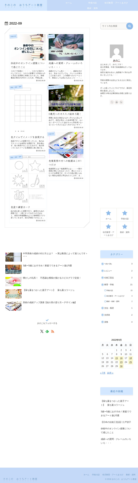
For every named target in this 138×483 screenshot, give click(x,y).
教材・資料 (130, 475)
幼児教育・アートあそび (112, 475)
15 (116, 358)
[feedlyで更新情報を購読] (47, 331)
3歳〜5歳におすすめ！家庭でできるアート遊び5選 (116, 413)
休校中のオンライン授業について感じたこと (116, 430)
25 (130, 362)
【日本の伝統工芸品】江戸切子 (116, 422)
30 (121, 366)
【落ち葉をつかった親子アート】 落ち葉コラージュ (115, 403)
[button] (129, 26)
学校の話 (96, 475)
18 (130, 358)
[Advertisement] (47, 241)
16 (121, 358)
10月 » (110, 373)
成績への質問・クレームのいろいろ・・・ (116, 441)
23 (121, 362)
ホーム (86, 475)
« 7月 (102, 373)
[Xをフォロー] (42, 331)
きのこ (116, 60)
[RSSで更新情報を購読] (52, 331)
